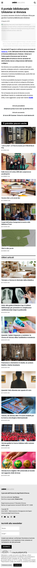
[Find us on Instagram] (11, 517)
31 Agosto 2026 (6, 282)
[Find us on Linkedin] (8, 517)
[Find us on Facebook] (1, 517)
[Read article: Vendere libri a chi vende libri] (18, 187)
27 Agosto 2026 (6, 392)
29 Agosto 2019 (5, 21)
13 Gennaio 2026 (6, 200)
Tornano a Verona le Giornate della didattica (17, 280)
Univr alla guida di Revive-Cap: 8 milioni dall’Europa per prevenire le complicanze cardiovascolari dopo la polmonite (16, 308)
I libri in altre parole (7, 248)
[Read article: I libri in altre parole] (18, 238)
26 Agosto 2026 (6, 420)
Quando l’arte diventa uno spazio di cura (16, 390)
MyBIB (31, 98)
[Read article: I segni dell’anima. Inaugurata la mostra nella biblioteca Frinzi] (18, 211)
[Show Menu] (2, 2)
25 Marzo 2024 (5, 250)
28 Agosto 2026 (6, 339)
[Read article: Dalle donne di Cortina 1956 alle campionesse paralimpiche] (18, 161)
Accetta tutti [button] (17, 565)
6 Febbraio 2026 (6, 176)
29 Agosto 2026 (6, 312)
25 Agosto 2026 (6, 447)
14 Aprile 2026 (5, 150)
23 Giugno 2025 (6, 226)
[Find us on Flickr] (14, 517)
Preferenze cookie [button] (6, 565)
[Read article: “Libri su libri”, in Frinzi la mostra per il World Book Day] (18, 135)
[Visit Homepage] (18, 3)
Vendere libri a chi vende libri (10, 198)
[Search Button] (35, 2)
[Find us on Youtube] (5, 517)
